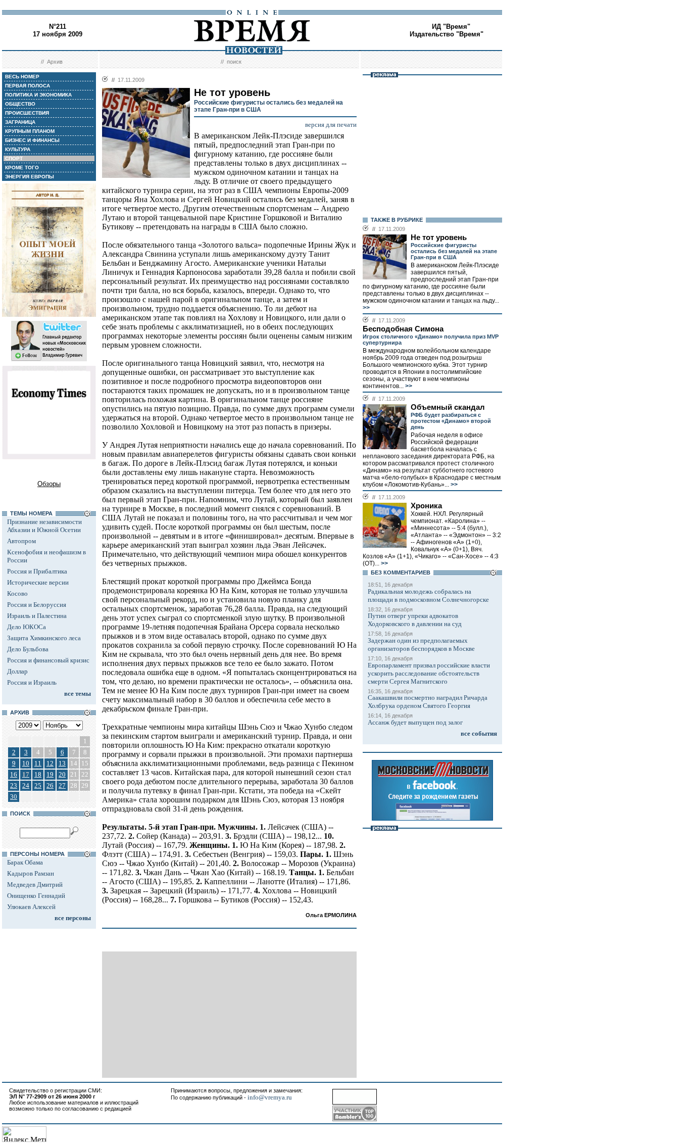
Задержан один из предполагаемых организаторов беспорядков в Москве (421, 644)
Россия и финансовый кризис (48, 660)
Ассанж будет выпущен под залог (415, 722)
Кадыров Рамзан (30, 873)
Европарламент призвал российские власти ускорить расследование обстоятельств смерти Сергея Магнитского (429, 673)
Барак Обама (25, 862)
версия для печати (331, 124)
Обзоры (49, 484)
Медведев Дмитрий (35, 884)
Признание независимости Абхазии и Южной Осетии (44, 526)
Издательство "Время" (446, 34)
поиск (234, 62)
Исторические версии (38, 582)
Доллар (17, 671)
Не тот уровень (439, 237)
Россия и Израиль (32, 682)
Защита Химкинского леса (44, 638)
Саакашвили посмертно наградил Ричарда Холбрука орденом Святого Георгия (427, 701)
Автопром (21, 541)
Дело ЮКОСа (26, 627)
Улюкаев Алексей (31, 907)
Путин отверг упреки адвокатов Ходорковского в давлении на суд (415, 620)
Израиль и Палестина (37, 615)
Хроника (426, 506)
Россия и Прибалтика (37, 571)
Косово (17, 593)
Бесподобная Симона (403, 329)
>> (366, 307)
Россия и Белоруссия (36, 604)
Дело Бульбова (27, 649)
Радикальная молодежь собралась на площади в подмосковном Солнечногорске (428, 595)
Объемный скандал (448, 407)
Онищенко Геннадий (36, 895)
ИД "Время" (451, 26)
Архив (55, 62)
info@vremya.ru (270, 1097)
